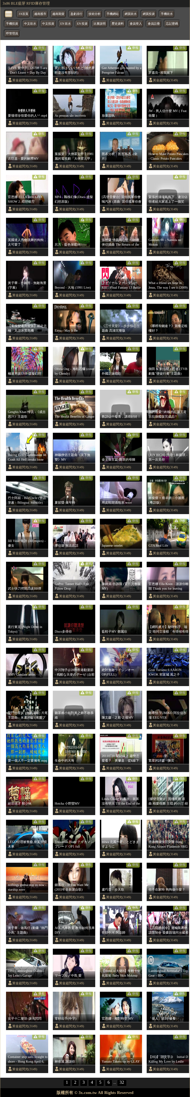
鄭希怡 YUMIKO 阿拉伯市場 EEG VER (167, 715)
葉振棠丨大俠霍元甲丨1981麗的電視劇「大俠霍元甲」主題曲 (74, 156)
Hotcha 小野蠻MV (67, 803)
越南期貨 (58, 14)
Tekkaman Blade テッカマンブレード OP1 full (74, 844)
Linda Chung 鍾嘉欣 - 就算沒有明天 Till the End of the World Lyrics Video (121, 801)
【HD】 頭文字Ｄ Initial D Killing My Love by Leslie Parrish (169, 1059)
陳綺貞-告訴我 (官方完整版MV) (121, 586)
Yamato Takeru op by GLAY (121, 1061)
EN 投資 (82, 23)
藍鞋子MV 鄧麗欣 (114, 631)
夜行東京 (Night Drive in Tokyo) (25, 629)
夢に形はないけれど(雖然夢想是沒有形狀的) (75, 70)
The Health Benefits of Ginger (75, 416)
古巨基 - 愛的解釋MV (23, 158)
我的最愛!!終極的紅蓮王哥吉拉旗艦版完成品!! (168, 414)
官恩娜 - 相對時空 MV (117, 1018)
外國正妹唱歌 (111, 373)
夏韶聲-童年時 (65, 502)
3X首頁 (23, 14)
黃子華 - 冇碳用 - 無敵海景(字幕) (27, 285)
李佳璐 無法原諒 (66, 545)
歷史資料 (118, 23)
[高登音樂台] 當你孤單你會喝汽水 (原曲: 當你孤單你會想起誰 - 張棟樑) (121, 199)
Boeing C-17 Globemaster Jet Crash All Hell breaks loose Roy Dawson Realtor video (27, 457)
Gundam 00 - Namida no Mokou (165, 242)
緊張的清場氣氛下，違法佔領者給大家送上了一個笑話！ (168, 199)
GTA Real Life (158, 545)
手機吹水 (167, 14)
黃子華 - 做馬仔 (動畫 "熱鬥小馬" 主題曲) (28, 930)
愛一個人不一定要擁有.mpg (27, 760)
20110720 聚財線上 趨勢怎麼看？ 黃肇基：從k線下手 (120, 758)
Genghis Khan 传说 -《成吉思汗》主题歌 (27, 414)
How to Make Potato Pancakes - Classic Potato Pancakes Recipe (168, 156)
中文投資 (48, 23)
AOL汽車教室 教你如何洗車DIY (75, 930)
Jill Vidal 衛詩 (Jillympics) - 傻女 (27, 543)
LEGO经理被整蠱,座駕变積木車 (27, 844)
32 (122, 1082)
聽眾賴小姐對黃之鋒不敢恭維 (74, 715)
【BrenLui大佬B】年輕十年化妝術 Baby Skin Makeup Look (121, 973)
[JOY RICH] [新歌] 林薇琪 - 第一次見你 (168, 457)
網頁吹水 (131, 14)
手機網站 (113, 14)
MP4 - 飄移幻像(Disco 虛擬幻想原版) (74, 199)
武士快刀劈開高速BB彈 (24, 588)
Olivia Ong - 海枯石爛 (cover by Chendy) (75, 371)
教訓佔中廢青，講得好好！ (121, 416)
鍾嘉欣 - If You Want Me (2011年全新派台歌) (72, 887)
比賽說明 (100, 23)
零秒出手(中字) (65, 1018)
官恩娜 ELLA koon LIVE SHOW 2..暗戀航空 (25, 199)
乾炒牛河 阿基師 (113, 932)
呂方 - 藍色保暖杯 (67, 244)
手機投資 (12, 23)
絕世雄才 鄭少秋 (20, 803)
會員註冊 (154, 23)
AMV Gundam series (21, 674)
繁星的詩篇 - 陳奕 (161, 760)
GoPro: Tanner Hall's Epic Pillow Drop (72, 586)
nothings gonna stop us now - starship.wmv (27, 887)
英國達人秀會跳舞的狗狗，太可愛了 (27, 242)
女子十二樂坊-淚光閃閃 (24, 1018)
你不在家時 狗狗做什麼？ (167, 889)
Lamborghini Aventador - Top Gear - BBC (168, 973)
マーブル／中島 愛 (68, 975)
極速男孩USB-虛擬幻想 (24, 373)
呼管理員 (12, 33)
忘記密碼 (172, 23)
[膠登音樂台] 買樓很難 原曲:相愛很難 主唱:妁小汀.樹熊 (168, 801)
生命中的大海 (64, 760)
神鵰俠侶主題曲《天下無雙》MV (72, 457)
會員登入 (136, 23)
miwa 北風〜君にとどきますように (120, 844)
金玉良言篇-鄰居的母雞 (118, 459)
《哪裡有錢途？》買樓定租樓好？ (168, 328)
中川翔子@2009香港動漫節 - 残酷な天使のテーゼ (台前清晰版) (75, 672)
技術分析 (95, 14)
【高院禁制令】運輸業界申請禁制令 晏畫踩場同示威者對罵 (168, 930)
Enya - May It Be (66, 330)
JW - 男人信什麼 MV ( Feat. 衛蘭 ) (168, 113)
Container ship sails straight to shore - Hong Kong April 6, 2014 (28, 1059)
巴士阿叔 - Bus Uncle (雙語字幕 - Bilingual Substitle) (27, 500)
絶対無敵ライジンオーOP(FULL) (118, 672)
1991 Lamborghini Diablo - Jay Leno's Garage (26, 973)
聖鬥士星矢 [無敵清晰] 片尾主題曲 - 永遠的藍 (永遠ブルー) (28, 715)
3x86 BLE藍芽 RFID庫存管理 (26, 3)
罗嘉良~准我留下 (161, 72)
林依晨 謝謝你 (65, 1061)
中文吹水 (30, 23)
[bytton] (9, 14)
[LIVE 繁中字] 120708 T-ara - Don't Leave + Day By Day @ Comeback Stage (27, 70)
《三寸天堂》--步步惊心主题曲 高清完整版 (121, 328)
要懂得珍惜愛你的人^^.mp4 (27, 115)
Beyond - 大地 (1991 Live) (73, 287)
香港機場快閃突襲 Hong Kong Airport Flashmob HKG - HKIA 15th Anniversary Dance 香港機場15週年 (168, 844)
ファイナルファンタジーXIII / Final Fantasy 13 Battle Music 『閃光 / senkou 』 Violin (121, 285)
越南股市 (40, 14)
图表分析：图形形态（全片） (119, 156)
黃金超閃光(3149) (24, 80)
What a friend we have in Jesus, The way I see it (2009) (168, 285)
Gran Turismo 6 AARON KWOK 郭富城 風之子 (165, 672)
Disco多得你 (63, 631)
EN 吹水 (65, 23)
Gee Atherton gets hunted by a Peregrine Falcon (121, 70)
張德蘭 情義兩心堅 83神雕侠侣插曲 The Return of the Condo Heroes (120, 242)
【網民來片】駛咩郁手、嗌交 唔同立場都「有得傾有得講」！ (168, 629)
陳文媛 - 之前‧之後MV (117, 717)
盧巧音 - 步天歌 (113, 889)
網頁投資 (149, 14)
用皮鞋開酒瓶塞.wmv (117, 502)
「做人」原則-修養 (162, 1018)
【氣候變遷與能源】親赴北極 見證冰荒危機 (27, 328)
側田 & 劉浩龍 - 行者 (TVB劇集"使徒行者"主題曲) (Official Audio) (168, 371)
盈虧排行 (76, 14)
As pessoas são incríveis (70, 115)
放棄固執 (108, 115)
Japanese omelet (112, 545)
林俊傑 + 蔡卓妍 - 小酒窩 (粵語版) (166, 500)
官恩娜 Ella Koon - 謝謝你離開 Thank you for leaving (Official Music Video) (169, 586)
